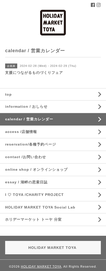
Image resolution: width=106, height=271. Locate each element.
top (8, 94)
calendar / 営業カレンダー (29, 119)
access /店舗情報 (21, 132)
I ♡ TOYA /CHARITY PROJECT (34, 195)
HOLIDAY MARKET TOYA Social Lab (40, 207)
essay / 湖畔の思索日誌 (26, 182)
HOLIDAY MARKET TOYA (41, 266)
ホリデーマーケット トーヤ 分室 (33, 219)
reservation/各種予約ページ (30, 144)
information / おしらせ (26, 106)
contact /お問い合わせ (25, 157)
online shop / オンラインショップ (36, 169)
